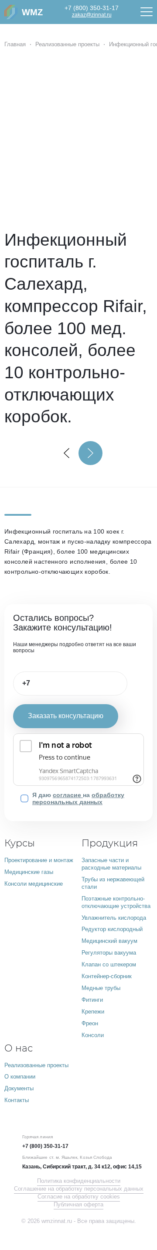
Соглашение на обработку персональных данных (78, 1189)
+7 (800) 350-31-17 (92, 8)
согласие (68, 794)
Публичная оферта (78, 1205)
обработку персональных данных (78, 798)
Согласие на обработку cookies (79, 1197)
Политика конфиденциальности (78, 1181)
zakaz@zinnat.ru (92, 15)
